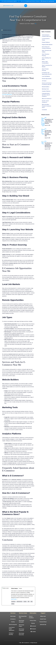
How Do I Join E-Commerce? (45, 101)
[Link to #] (25, 5)
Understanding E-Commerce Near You (46, 36)
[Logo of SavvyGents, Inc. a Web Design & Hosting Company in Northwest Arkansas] (8, 5)
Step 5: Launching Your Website (47, 66)
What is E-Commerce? (46, 98)
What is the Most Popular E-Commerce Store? (46, 106)
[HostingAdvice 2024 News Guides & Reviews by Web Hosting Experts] (43, 117)
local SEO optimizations (7, 94)
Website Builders (45, 86)
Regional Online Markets (47, 44)
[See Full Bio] (17, 599)
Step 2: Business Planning (45, 55)
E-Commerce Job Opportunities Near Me (47, 73)
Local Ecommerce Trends (46, 39)
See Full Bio (13, 599)
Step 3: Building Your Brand (46, 58)
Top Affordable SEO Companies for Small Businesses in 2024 (48, 133)
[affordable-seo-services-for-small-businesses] (43, 128)
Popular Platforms (46, 42)
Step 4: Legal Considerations (45, 62)
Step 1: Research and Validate (46, 51)
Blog (35, 23)
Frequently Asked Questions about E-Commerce (46, 95)
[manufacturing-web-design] (43, 141)
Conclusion (44, 109)
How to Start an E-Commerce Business (46, 47)
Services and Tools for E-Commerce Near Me (47, 84)
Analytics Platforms (46, 91)
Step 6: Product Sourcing (45, 70)
